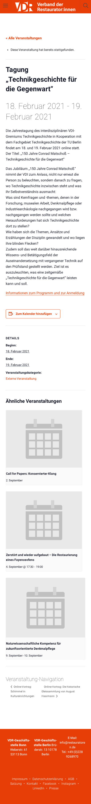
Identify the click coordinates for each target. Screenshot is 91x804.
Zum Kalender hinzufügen (34, 314)
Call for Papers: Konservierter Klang (31, 473)
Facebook (49, 783)
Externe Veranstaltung (21, 378)
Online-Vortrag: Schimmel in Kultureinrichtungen (22, 691)
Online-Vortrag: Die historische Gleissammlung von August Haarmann (61, 691)
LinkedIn (38, 788)
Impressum (19, 779)
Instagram (68, 783)
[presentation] (44, 439)
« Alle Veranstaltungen (24, 38)
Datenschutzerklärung (47, 779)
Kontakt (32, 783)
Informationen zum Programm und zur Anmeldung (45, 293)
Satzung (16, 783)
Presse (54, 788)
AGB (71, 779)
